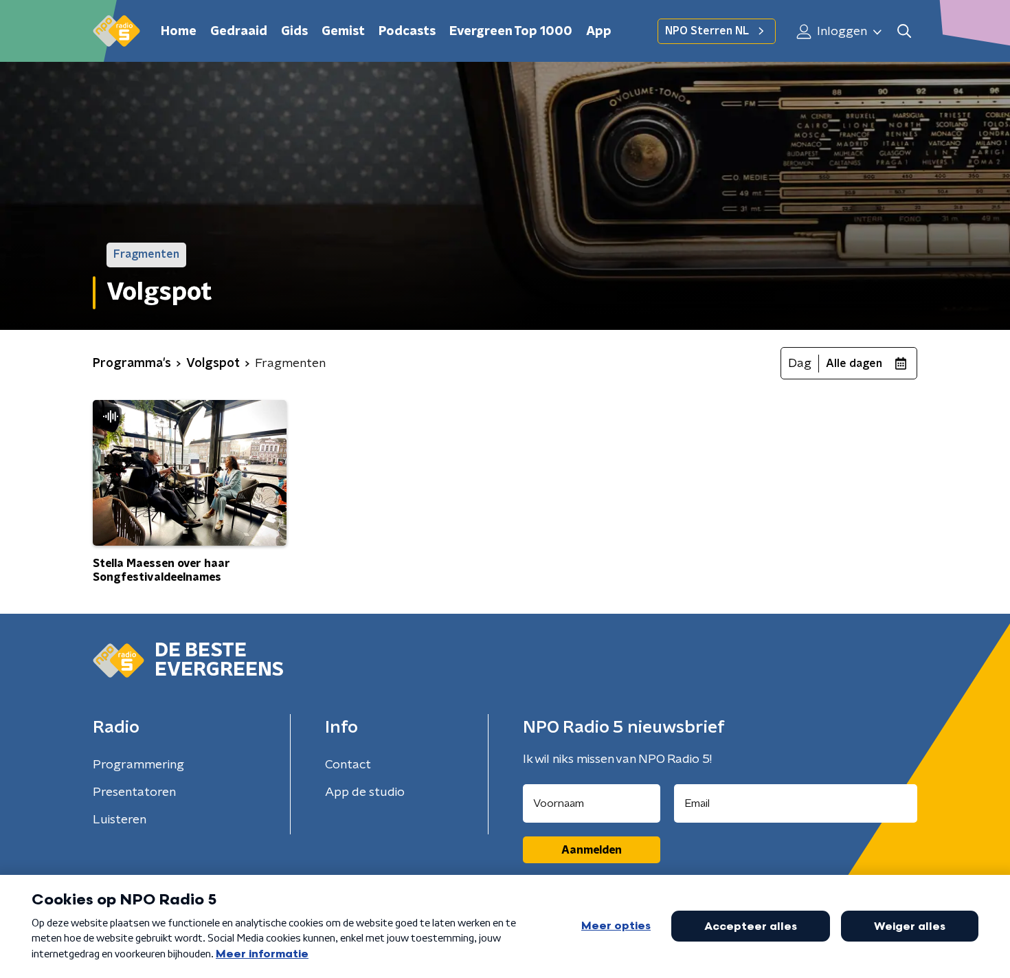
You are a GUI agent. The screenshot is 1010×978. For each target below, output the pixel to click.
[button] (903, 31)
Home (179, 31)
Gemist (343, 31)
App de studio (365, 792)
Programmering (138, 765)
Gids (294, 31)
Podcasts (407, 31)
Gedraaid (238, 31)
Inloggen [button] (840, 31)
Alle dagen (854, 363)
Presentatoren (134, 792)
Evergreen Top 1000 (510, 31)
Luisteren (119, 820)
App (598, 31)
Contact (348, 765)
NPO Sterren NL (707, 30)
